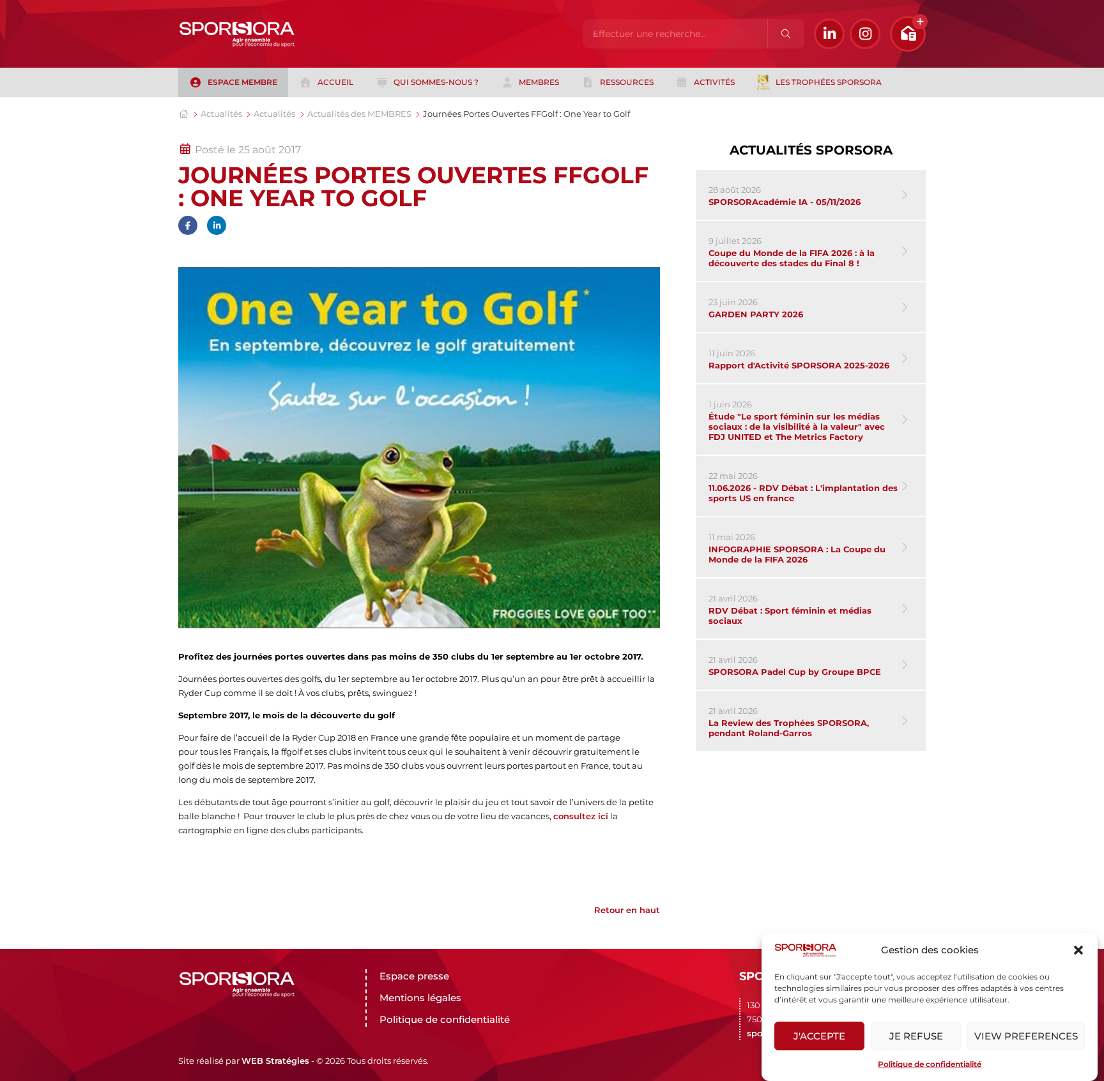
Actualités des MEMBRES (359, 114)
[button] (1078, 950)
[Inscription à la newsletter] (908, 34)
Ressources (627, 82)
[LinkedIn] (829, 34)
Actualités (221, 114)
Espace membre (242, 82)
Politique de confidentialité (929, 1064)
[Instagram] (865, 34)
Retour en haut (627, 910)
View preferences (1026, 1036)
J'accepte (819, 1036)
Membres (539, 82)
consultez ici (580, 816)
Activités (714, 82)
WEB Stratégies (275, 1060)
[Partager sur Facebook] (187, 225)
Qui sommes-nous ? (436, 82)
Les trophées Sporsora (829, 82)
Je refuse (916, 1036)
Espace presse (414, 976)
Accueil (335, 82)
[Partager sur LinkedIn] (216, 225)
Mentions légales (420, 998)
